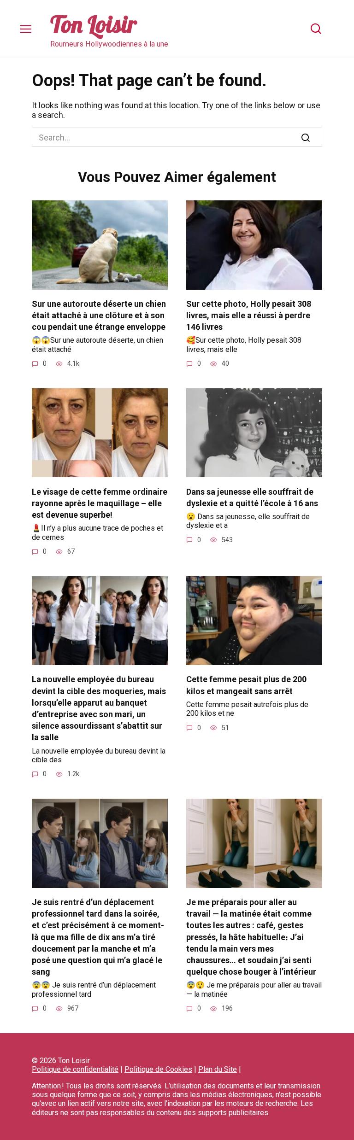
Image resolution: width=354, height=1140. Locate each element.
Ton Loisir (93, 24)
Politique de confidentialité (75, 1069)
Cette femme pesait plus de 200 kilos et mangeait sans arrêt (246, 685)
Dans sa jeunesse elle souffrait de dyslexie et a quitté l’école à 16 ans (252, 497)
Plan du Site (217, 1069)
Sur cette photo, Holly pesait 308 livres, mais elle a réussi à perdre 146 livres (248, 315)
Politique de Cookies (158, 1069)
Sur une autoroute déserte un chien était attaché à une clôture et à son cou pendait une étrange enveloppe (99, 315)
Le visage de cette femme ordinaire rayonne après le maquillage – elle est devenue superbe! (99, 502)
